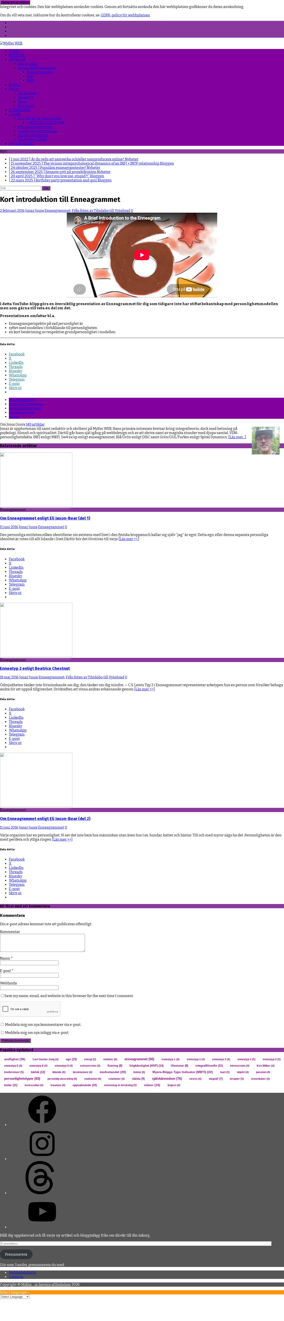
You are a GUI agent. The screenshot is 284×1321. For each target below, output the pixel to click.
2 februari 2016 (12, 210)
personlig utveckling (26, 404)
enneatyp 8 (38, 1065)
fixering (115, 1065)
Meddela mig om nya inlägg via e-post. (37, 1033)
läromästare (82, 1072)
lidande (58, 1072)
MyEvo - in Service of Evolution (46, 1284)
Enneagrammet (40, 72)
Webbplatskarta (22, 1272)
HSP (30, 76)
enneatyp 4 (246, 1059)
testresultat (34, 1085)
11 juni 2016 (9, 527)
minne (139, 1072)
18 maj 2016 (9, 677)
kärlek (38, 1072)
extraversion (90, 1065)
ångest (174, 1085)
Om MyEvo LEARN (32, 139)
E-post (6, 971)
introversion (239, 1065)
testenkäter (260, 1078)
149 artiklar (35, 424)
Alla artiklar (28, 64)
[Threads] (42, 1193)
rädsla (138, 1078)
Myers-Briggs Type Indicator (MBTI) (182, 1072)
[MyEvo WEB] (11, 43)
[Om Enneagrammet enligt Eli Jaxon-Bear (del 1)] (36, 505)
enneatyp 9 (64, 1065)
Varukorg (25, 97)
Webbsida (8, 983)
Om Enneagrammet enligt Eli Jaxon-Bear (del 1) (45, 518)
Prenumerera (16, 1254)
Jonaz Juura (34, 210)
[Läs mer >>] (128, 539)
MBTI (31, 80)
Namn (5, 958)
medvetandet (113, 1072)
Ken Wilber (265, 1065)
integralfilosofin (209, 1065)
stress (195, 1078)
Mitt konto (26, 106)
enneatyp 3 (221, 1059)
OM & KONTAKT (21, 144)
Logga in (16, 1277)
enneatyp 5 (272, 1059)
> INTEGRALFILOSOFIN (46, 123)
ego (71, 1059)
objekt (243, 1072)
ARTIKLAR (17, 59)
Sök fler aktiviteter (33, 135)
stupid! (216, 1078)
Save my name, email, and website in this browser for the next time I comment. (69, 996)
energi (90, 1059)
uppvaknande (85, 1085)
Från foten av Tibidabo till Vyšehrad (101, 210)
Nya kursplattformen (35, 127)
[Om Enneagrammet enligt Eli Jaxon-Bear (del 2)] (36, 806)
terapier (237, 1078)
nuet (225, 1072)
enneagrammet (22, 400)
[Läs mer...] (237, 437)
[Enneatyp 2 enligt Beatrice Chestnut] (36, 656)
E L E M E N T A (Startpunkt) (40, 118)
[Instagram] (42, 1159)
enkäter (110, 1059)
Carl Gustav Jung (46, 1059)
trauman (58, 1085)
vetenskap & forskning (120, 1085)
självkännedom (22, 412)
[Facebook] (42, 1125)
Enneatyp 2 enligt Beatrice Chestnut (35, 668)
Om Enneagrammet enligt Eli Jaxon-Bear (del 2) (45, 818)
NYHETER (17, 55)
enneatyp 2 (196, 1059)
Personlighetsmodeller (37, 68)
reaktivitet (92, 1078)
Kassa (23, 101)
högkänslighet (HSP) (147, 1065)
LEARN (14, 114)
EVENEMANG (20, 110)
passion (263, 1072)
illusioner (179, 1065)
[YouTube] (42, 1227)
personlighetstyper (25, 408)
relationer (116, 1078)
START (14, 51)
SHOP (13, 89)
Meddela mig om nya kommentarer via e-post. (43, 1025)
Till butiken (27, 93)
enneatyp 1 (170, 1059)
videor (14, 417)
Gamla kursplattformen (37, 131)
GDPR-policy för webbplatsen (125, 15)
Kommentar (10, 932)
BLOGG (15, 85)
